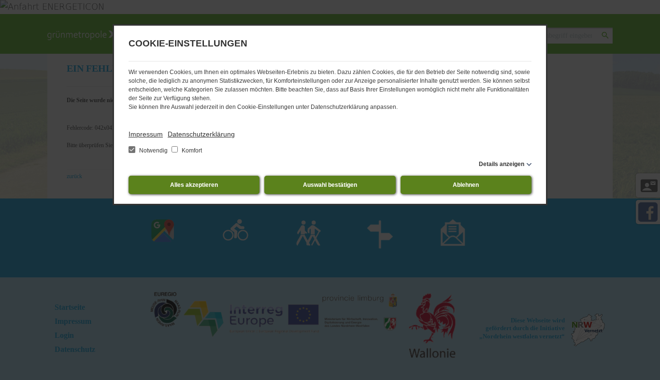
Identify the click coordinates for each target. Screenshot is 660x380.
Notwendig (153, 150)
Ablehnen (466, 185)
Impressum (146, 134)
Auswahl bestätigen (330, 185)
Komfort (191, 150)
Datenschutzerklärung (201, 134)
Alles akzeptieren (194, 185)
